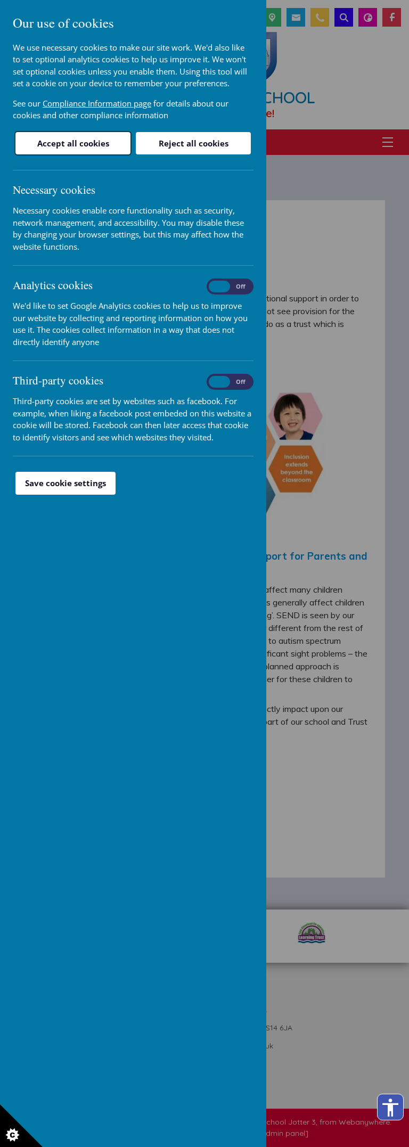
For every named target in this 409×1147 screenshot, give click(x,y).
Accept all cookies (73, 143)
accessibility (390, 1107)
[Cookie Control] (21, 1125)
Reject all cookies (193, 143)
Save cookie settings (65, 483)
